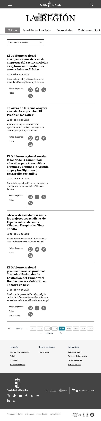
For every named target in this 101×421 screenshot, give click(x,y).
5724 (83, 328)
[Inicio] (26, 384)
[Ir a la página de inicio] (50, 4)
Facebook (26, 395)
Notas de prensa (16, 88)
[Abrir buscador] (91, 4)
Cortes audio (14, 315)
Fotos (11, 93)
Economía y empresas (19, 352)
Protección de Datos (14, 414)
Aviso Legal (29, 414)
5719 (47, 328)
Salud (12, 356)
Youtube (20, 395)
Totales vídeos (74, 364)
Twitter (32, 395)
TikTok (14, 395)
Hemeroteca (44, 352)
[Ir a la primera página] (11, 328)
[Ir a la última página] (58, 333)
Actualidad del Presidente (37, 30)
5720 (54, 328)
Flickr (38, 395)
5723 (76, 328)
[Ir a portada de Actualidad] (50, 18)
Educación (14, 360)
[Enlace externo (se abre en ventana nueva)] (82, 415)
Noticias (12, 30)
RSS (14, 400)
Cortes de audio (75, 352)
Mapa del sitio (42, 414)
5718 (40, 328)
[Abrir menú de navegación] (10, 4)
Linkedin (8, 400)
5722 (69, 328)
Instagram (8, 395)
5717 (33, 328)
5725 (90, 328)
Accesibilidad (55, 414)
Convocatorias (64, 30)
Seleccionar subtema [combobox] (18, 42)
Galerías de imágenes (77, 356)
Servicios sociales (17, 364)
